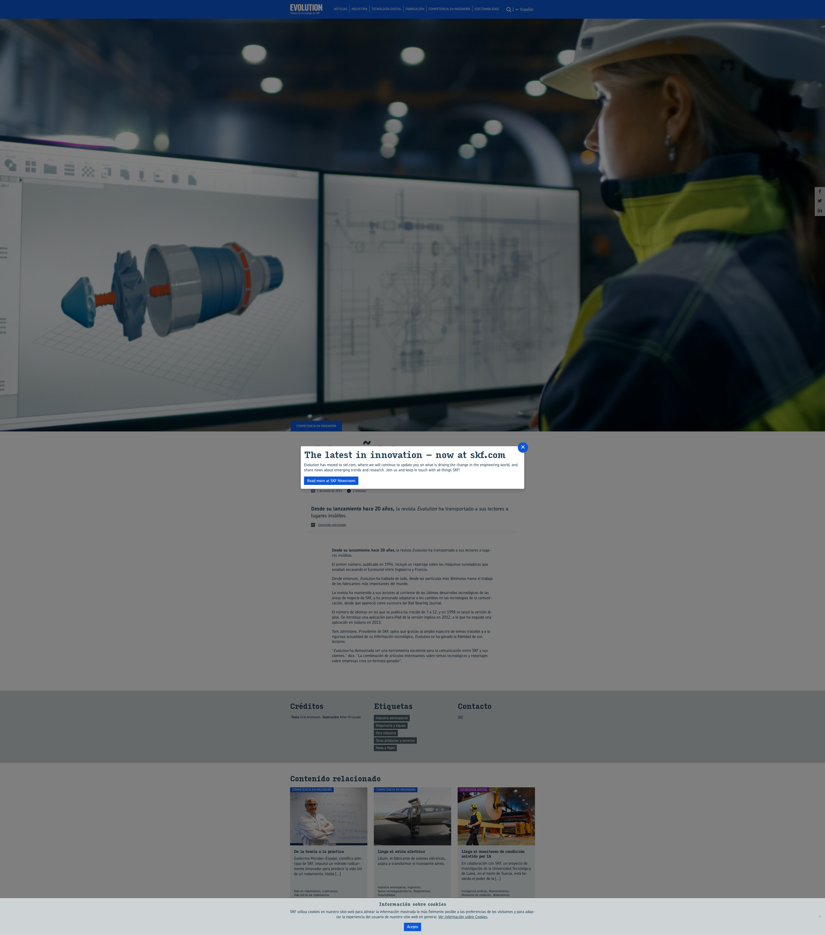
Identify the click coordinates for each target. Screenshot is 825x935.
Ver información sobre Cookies (462, 917)
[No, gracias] (819, 916)
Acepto (412, 926)
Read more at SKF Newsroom (331, 480)
